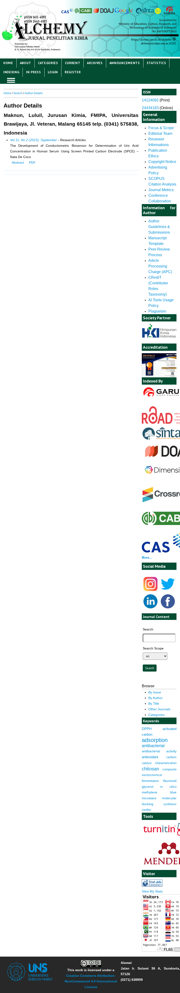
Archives (95, 63)
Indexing (11, 72)
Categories (48, 63)
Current (72, 63)
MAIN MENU (11, 80)
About (25, 63)
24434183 (150, 108)
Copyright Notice (162, 162)
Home (8, 63)
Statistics (156, 63)
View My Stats (152, 891)
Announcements (124, 63)
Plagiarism (157, 311)
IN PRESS (33, 72)
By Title (153, 703)
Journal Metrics (161, 190)
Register (169, 6)
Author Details (34, 93)
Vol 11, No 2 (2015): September (33, 140)
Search (17, 93)
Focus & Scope (161, 128)
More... (147, 557)
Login (154, 6)
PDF (32, 162)
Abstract (18, 162)
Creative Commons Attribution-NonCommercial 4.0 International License (91, 981)
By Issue (154, 692)
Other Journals (159, 709)
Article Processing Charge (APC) (160, 266)
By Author (155, 698)
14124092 (150, 100)
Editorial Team (160, 133)
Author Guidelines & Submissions (159, 226)
